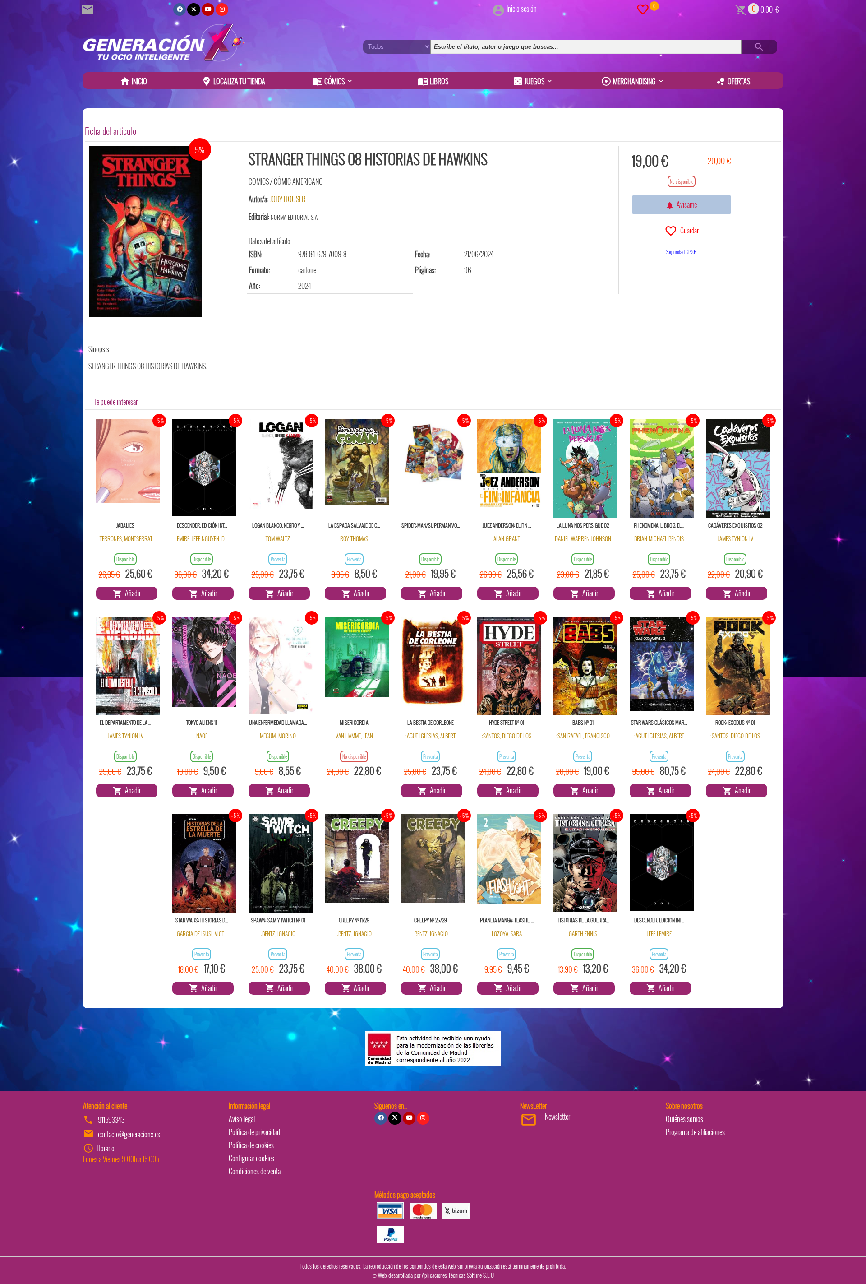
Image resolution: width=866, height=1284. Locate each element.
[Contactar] (89, 8)
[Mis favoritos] (643, 8)
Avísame (685, 204)
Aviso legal (242, 1118)
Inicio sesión (522, 8)
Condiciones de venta (255, 1171)
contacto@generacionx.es (129, 1134)
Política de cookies (251, 1145)
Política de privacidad (254, 1131)
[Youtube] (208, 9)
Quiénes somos (684, 1118)
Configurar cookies (251, 1158)
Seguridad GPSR (681, 251)
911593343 (111, 1119)
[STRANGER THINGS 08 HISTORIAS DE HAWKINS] (145, 231)
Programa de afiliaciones (695, 1131)
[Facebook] (179, 9)
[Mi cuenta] (498, 8)
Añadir (131, 593)
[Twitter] (193, 9)
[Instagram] (222, 9)
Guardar (688, 230)
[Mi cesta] (740, 8)
